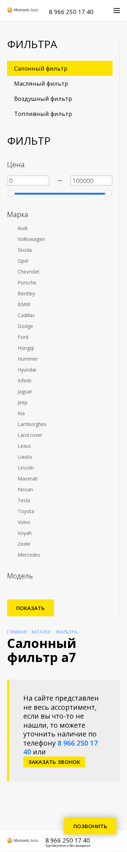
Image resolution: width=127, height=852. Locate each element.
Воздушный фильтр (43, 98)
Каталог (41, 632)
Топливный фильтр (43, 114)
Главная (17, 632)
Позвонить (90, 826)
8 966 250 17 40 (71, 12)
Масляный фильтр (41, 83)
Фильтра (66, 632)
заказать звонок (54, 761)
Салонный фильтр (40, 68)
